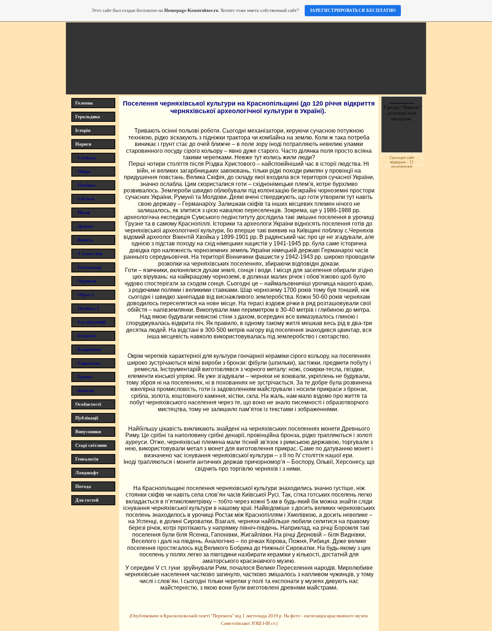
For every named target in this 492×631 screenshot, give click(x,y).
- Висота (84, 240)
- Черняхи (85, 281)
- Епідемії (85, 335)
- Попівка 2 (87, 308)
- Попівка (85, 185)
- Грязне (83, 376)
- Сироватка (88, 363)
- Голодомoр (88, 267)
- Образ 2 (84, 294)
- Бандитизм (88, 349)
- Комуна (84, 390)
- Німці (82, 212)
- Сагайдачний (90, 322)
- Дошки (84, 226)
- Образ (83, 171)
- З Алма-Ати (88, 253)
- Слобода (85, 157)
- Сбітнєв (84, 198)
